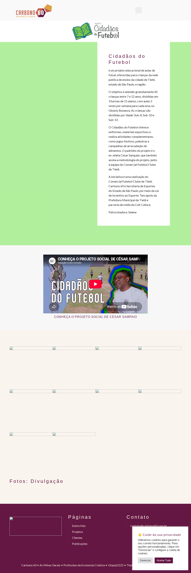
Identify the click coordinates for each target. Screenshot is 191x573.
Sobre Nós (79, 525)
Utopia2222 (115, 565)
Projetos (77, 531)
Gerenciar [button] (145, 560)
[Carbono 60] (34, 10)
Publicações (79, 543)
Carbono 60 (29, 565)
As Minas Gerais (50, 565)
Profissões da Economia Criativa (84, 565)
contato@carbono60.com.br (148, 525)
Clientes (77, 537)
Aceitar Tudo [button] (164, 560)
